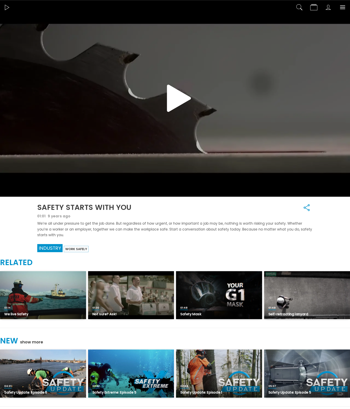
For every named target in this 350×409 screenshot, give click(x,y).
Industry (50, 248)
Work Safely (76, 249)
